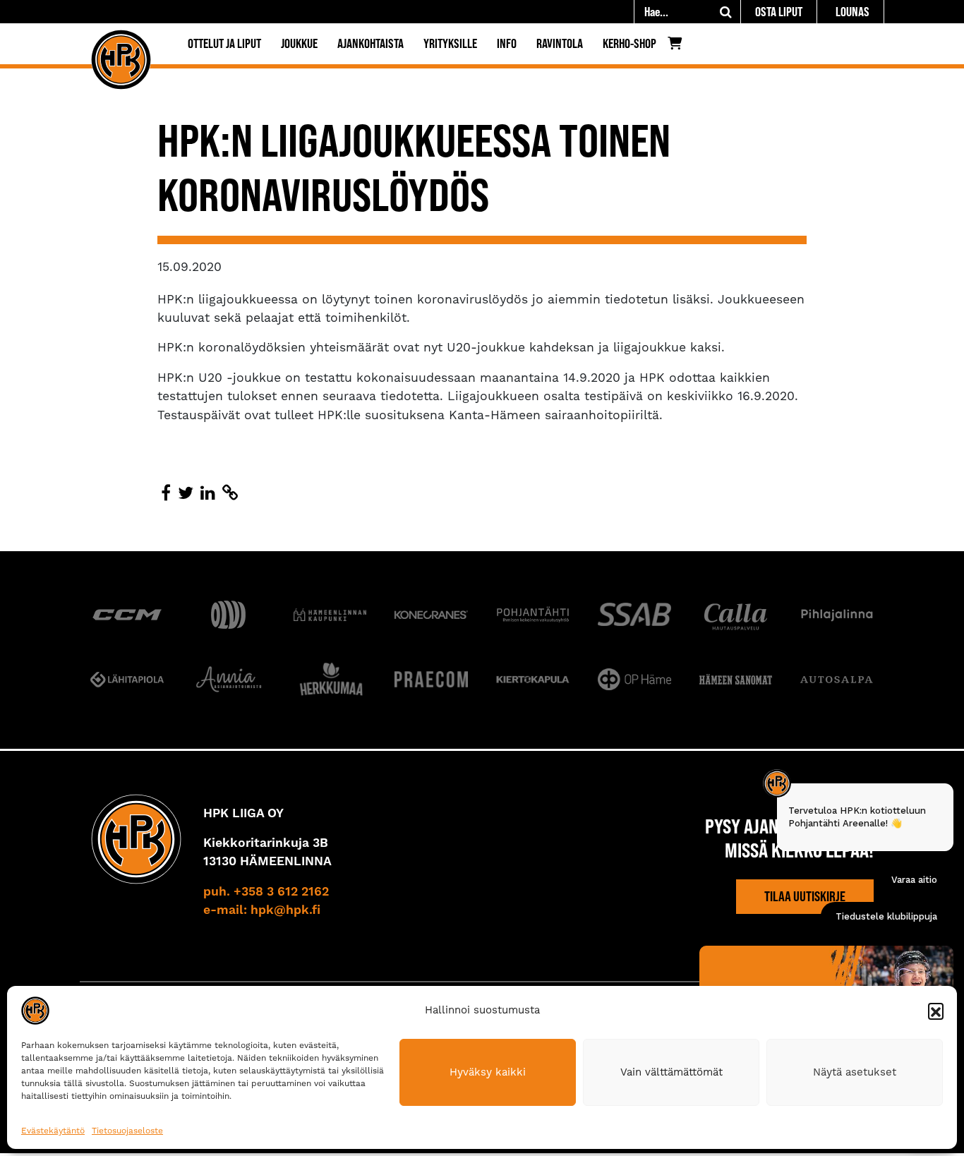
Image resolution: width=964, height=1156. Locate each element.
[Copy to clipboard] (230, 493)
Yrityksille (450, 43)
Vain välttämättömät (671, 1072)
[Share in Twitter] (185, 493)
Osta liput (778, 11)
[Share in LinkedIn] (207, 493)
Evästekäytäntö (53, 1131)
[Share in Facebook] (166, 493)
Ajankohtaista (370, 43)
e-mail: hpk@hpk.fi (261, 910)
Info (507, 43)
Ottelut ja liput (224, 43)
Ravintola (559, 43)
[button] (936, 1011)
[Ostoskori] (678, 46)
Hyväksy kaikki (488, 1072)
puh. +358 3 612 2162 (266, 892)
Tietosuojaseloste (127, 1131)
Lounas (852, 11)
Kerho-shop (629, 43)
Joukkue (299, 43)
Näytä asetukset (854, 1072)
